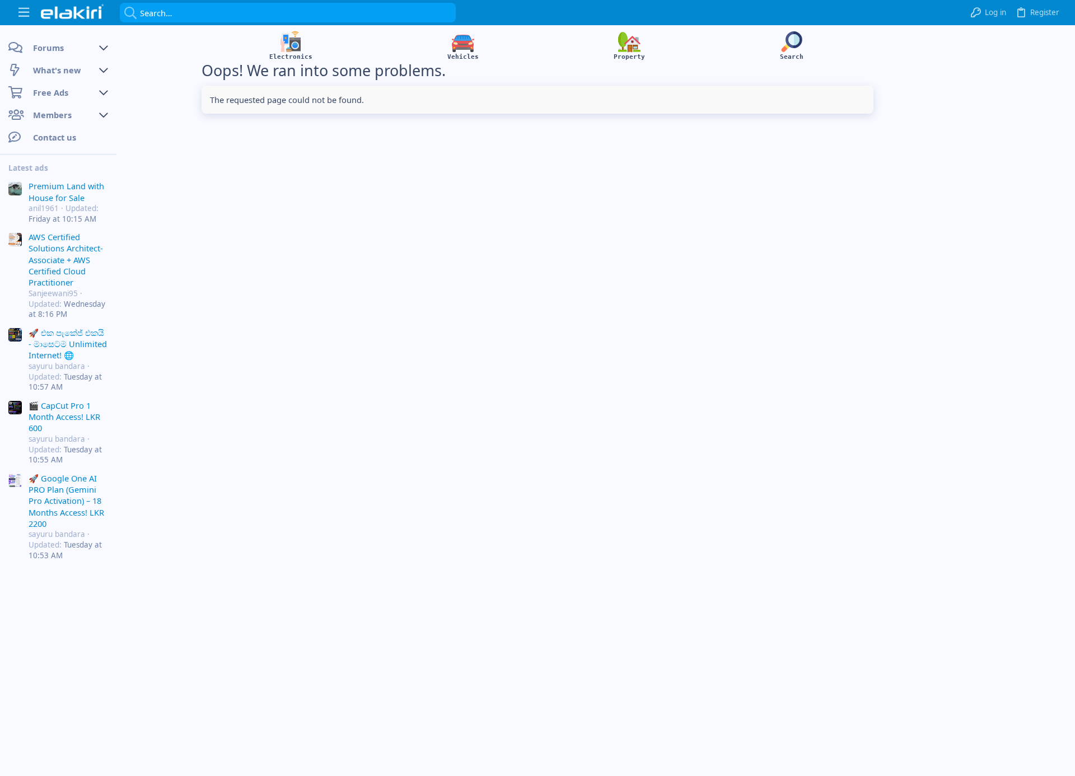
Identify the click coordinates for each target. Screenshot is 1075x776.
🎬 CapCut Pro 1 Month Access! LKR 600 (64, 417)
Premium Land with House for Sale (66, 191)
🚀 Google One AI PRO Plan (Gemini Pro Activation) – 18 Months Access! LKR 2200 (66, 501)
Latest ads (28, 168)
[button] (23, 12)
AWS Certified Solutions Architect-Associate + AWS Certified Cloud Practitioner (66, 259)
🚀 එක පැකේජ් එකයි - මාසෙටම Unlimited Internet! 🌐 (68, 344)
